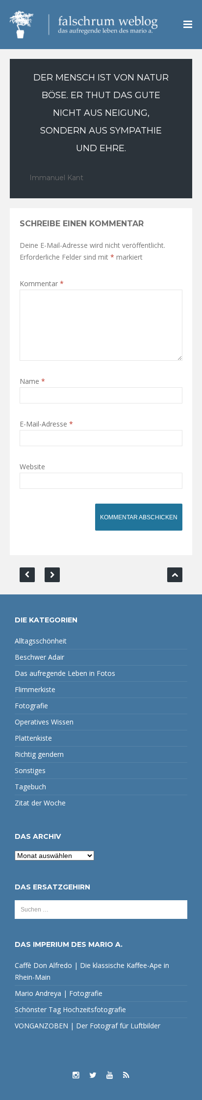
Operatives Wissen (44, 721)
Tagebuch (30, 786)
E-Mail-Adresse (46, 424)
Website (32, 466)
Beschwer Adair (39, 657)
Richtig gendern (39, 754)
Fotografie (31, 705)
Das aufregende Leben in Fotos (65, 673)
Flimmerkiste (35, 689)
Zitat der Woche (40, 802)
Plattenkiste (33, 738)
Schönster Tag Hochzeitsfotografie (70, 1009)
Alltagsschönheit (41, 640)
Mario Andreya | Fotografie (58, 993)
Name (32, 381)
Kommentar (42, 283)
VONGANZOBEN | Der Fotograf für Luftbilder (87, 1025)
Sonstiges (30, 770)
